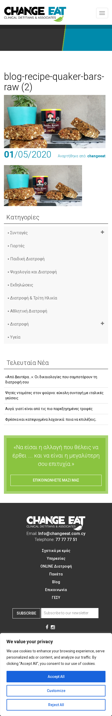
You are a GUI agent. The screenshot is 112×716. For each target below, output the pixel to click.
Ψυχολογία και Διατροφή (33, 271)
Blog (56, 582)
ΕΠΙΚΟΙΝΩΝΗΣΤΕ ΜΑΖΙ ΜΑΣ (56, 480)
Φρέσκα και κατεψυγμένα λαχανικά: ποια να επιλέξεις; (50, 419)
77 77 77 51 (66, 539)
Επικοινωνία (56, 590)
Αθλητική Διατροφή (28, 311)
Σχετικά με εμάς (56, 551)
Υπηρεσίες (56, 558)
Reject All (56, 705)
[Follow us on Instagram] (53, 627)
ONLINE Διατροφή (56, 566)
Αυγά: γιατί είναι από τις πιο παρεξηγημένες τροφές (49, 409)
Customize (56, 691)
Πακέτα (56, 574)
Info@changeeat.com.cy (61, 533)
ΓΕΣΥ (56, 597)
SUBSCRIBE (26, 613)
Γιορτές (17, 245)
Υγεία (15, 337)
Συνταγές (19, 232)
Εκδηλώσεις (21, 284)
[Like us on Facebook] (47, 627)
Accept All (56, 677)
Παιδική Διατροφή (27, 258)
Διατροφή (19, 324)
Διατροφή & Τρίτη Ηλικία (33, 298)
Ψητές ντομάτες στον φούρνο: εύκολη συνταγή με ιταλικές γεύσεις (54, 395)
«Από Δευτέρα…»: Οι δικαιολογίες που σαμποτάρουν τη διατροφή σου (51, 379)
